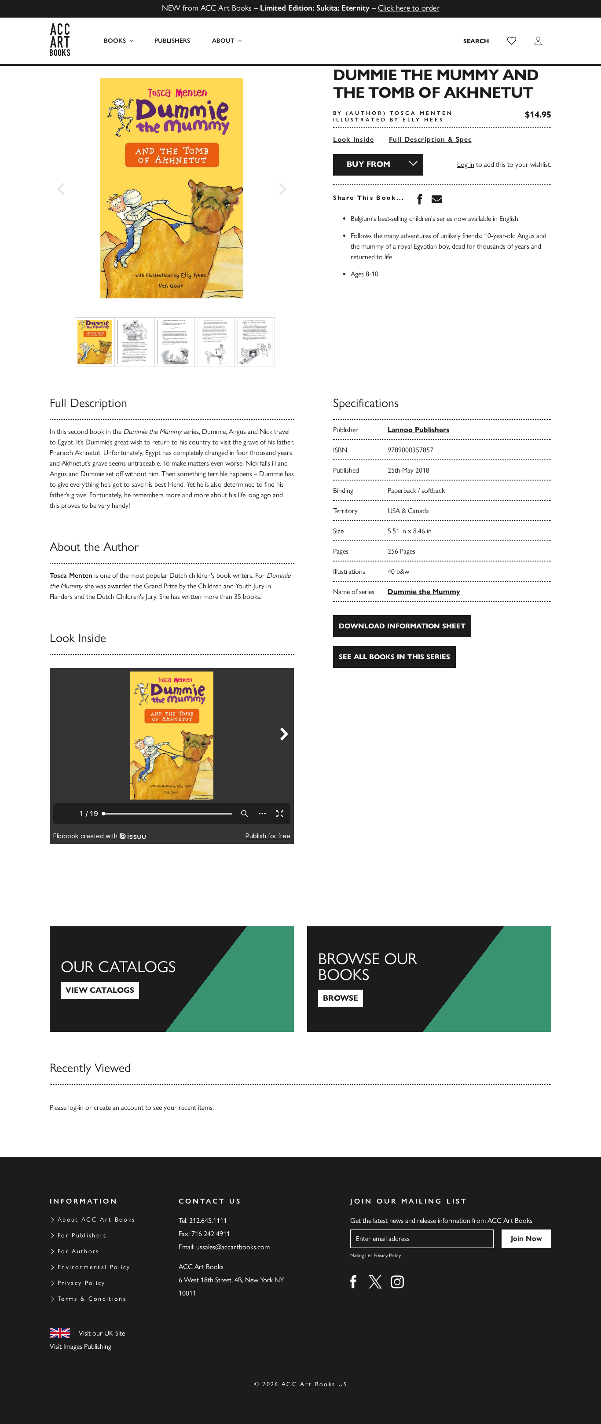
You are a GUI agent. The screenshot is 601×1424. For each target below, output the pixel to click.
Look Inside (353, 139)
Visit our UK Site (102, 1333)
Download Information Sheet (402, 626)
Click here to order (409, 8)
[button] (511, 40)
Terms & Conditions (92, 1299)
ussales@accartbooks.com (233, 1247)
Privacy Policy (82, 1283)
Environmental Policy (94, 1267)
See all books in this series (394, 657)
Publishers (172, 40)
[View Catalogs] (172, 979)
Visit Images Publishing (80, 1346)
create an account (118, 1107)
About (223, 40)
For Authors (78, 1251)
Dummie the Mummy (424, 591)
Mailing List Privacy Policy (375, 1255)
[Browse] (429, 979)
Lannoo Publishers (418, 430)
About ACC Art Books (96, 1219)
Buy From (368, 164)
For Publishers (82, 1235)
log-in (76, 1107)
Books (115, 40)
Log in (465, 164)
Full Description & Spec (430, 139)
